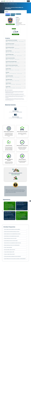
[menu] (10, 1)
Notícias (7, 1)
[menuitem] (7, 1)
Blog (10, 1)
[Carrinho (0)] (24, 1)
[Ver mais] (2, 211)
